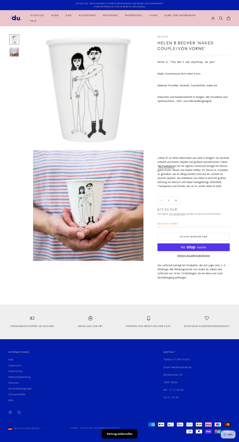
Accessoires (87, 15)
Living (153, 15)
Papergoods (133, 15)
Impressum (14, 365)
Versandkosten (177, 213)
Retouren (13, 382)
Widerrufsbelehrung (19, 377)
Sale (33, 20)
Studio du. (37, 15)
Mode (55, 15)
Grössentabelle (16, 394)
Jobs (10, 400)
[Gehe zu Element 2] (14, 52)
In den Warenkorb (193, 236)
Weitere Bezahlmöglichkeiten (193, 255)
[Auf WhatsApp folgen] (19, 412)
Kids (69, 15)
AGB (10, 359)
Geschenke (110, 15)
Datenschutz (15, 371)
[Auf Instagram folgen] (10, 412)
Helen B (162, 36)
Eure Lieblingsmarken (180, 15)
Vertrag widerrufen (119, 434)
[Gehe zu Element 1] (14, 39)
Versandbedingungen (20, 388)
